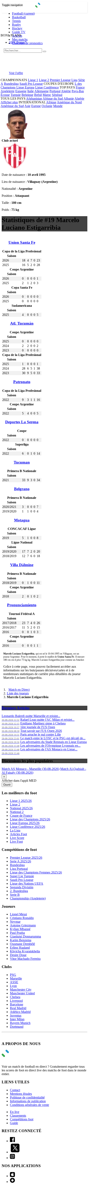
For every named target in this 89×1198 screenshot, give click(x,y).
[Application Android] (12, 1181)
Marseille (16, 978)
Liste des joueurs (18, 693)
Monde (58, 106)
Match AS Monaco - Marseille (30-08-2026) (30, 769)
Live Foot (16, 841)
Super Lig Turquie (22, 876)
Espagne (20, 91)
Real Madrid (18, 1008)
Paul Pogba (17, 932)
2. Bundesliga (19, 891)
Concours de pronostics (27, 43)
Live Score (17, 838)
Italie (30, 91)
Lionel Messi (18, 914)
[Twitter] (15, 1152)
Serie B (15, 894)
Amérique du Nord (69, 102)
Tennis (16, 21)
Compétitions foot (21, 1119)
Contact (15, 1090)
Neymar (15, 921)
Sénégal (57, 95)
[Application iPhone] (12, 1176)
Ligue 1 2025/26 (21, 801)
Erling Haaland (20, 947)
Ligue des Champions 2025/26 (30, 819)
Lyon (13, 986)
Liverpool (16, 1000)
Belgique (27, 95)
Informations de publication (28, 1101)
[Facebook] (12, 1141)
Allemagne (41, 91)
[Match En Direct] (15, 1056)
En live (14, 1112)
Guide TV (18, 32)
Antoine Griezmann (23, 925)
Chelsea (15, 997)
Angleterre (7, 91)
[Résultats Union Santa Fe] (15, 167)
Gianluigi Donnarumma (25, 936)
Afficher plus (9, 102)
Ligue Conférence (47, 87)
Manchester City (20, 989)
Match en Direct (19, 689)
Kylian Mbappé (20, 929)
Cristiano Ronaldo (22, 918)
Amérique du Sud (12, 106)
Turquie (16, 95)
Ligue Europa (25, 87)
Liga (74, 80)
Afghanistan (34, 98)
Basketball (19, 17)
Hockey (17, 28)
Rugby (16, 24)
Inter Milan (17, 1019)
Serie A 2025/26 (20, 861)
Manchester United (22, 993)
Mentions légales (21, 1093)
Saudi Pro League (31, 83)
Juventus (15, 1015)
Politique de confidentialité (27, 1097)
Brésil (38, 95)
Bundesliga (11, 83)
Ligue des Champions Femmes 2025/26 (36, 872)
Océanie (47, 106)
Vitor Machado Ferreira (25, 958)
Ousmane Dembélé (22, 944)
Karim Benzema (20, 940)
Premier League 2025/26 (26, 857)
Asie (27, 106)
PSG (13, 974)
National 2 (17, 812)
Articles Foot (18, 834)
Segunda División (21, 887)
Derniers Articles (15, 708)
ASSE (14, 982)
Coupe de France (21, 815)
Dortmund (16, 1026)
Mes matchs (20, 39)
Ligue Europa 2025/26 (25, 823)
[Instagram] (12, 1158)
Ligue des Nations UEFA (26, 883)
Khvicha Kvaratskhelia (25, 951)
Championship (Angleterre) (28, 898)
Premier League (60, 80)
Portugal (54, 91)
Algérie (66, 91)
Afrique (51, 102)
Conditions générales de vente (29, 1105)
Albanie (69, 98)
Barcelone (16, 1004)
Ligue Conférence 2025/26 (27, 826)
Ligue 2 (44, 80)
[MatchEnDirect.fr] (44, 6)
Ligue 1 (33, 80)
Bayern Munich (20, 1023)
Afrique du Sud (53, 98)
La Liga (15, 830)
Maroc (47, 95)
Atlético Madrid (20, 1012)
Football (23, 13)
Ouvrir (7, 784)
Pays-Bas (78, 91)
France (80, 87)
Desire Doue (18, 955)
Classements (18, 1115)
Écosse (5, 95)
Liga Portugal (19, 868)
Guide (14, 1123)
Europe (36, 106)
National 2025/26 (21, 808)
